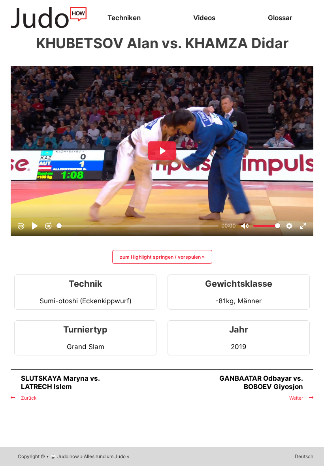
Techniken (124, 17)
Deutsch (304, 456)
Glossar (280, 17)
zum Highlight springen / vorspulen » (162, 257)
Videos (204, 17)
